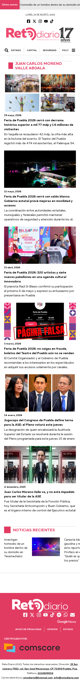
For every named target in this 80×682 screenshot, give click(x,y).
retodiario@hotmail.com (38, 677)
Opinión (52, 629)
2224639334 (45, 673)
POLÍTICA (68, 50)
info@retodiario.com (66, 677)
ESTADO (16, 50)
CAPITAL (32, 50)
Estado (68, 629)
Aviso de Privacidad (28, 629)
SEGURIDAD (49, 50)
